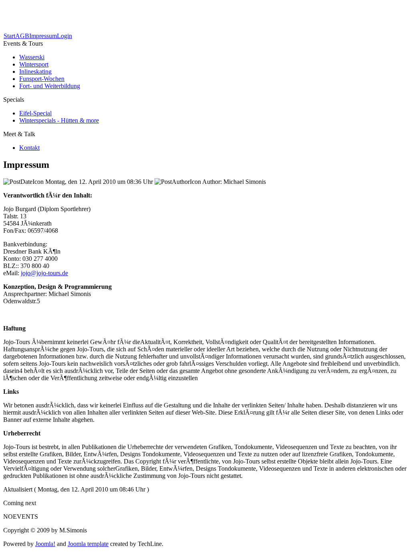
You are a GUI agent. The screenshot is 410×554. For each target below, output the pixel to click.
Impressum (43, 35)
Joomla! (45, 543)
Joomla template (88, 543)
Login (64, 35)
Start (9, 35)
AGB (22, 35)
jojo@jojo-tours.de (44, 273)
